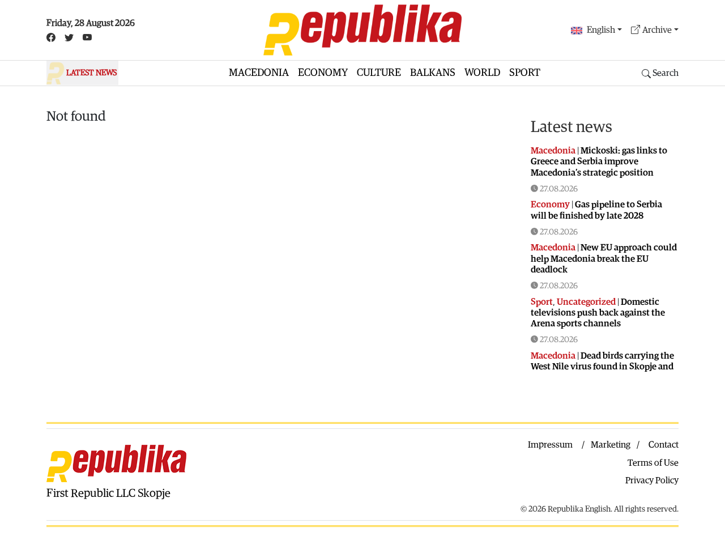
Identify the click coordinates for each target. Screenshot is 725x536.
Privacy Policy (652, 480)
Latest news (571, 127)
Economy (323, 72)
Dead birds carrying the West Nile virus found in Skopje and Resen (602, 366)
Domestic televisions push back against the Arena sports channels (598, 312)
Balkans (432, 72)
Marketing (610, 444)
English (601, 30)
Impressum (550, 444)
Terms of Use (653, 462)
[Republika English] (362, 30)
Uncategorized (586, 302)
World (482, 72)
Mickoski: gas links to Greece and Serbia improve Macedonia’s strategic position (599, 161)
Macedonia (259, 72)
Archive (657, 30)
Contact (664, 444)
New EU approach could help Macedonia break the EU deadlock (604, 258)
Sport (524, 72)
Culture (379, 72)
